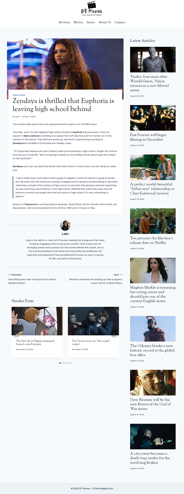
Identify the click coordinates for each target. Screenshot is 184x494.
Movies (78, 22)
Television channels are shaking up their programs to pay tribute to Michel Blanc (95, 279)
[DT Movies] (92, 8)
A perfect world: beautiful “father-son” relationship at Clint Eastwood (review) (152, 189)
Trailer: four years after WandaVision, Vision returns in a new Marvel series (149, 83)
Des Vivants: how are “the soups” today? (91, 342)
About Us (104, 22)
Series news (19, 95)
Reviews (64, 22)
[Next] (114, 333)
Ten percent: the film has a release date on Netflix (151, 241)
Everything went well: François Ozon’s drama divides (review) (32, 279)
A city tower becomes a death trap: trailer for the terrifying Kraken (150, 458)
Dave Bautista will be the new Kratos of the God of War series (150, 404)
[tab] (59, 363)
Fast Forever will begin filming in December (148, 137)
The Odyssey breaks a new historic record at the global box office (152, 350)
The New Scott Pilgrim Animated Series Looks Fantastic (35, 342)
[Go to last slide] (16, 333)
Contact (120, 22)
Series (91, 22)
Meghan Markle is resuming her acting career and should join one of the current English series (153, 294)
